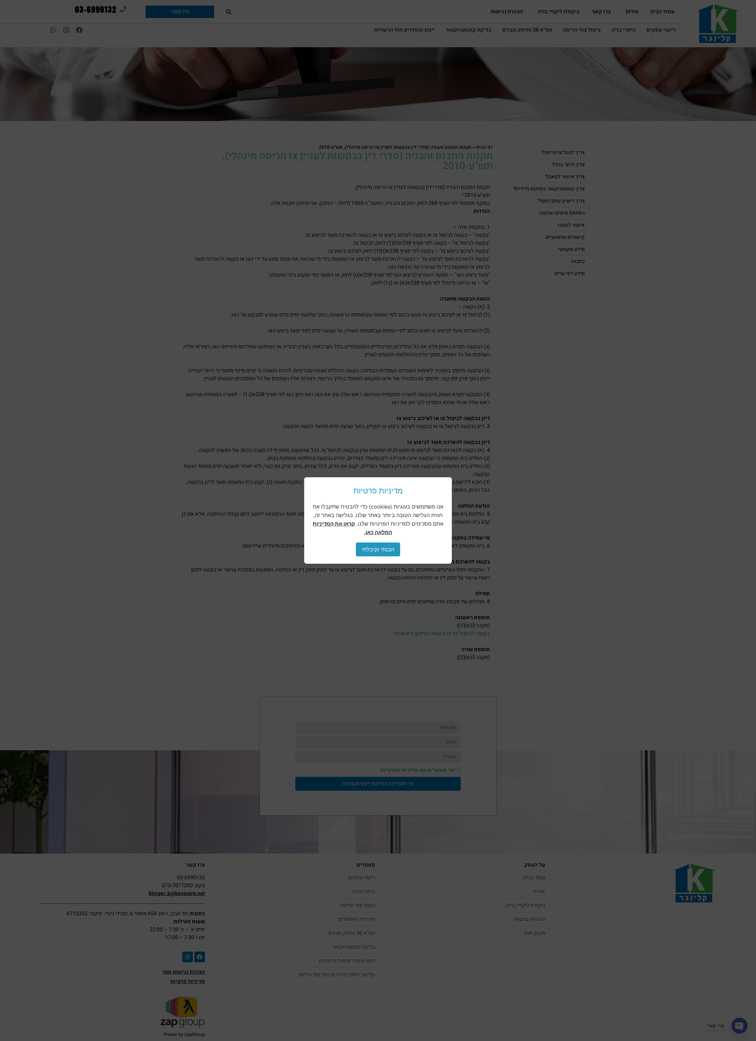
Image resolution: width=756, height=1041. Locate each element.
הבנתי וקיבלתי (378, 549)
